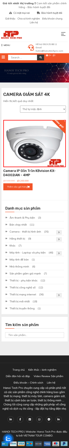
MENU (7, 45)
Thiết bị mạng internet (23, 294)
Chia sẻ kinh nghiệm (28, 18)
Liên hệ (34, 22)
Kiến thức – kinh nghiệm (42, 369)
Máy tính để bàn (19, 259)
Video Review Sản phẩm (48, 376)
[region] (34, 72)
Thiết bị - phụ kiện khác (24, 280)
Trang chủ (19, 369)
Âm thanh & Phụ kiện (22, 217)
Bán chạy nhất (18, 224)
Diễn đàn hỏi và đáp (18, 376)
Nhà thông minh (19, 266)
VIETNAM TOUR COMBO (38, 435)
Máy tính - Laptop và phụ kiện (28, 252)
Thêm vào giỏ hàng (17, 186)
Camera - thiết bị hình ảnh (25, 231)
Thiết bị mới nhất (20, 301)
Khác (12, 245)
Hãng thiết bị (17, 238)
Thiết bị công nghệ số (23, 287)
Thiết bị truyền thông (22, 308)
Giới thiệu (10, 18)
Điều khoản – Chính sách (28, 382)
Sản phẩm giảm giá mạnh (25, 273)
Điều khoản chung (52, 18)
